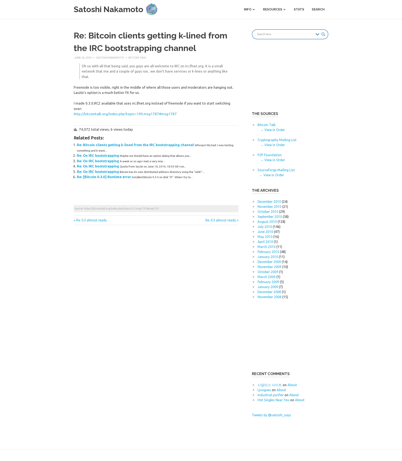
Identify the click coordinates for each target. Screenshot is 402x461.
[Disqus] (156, 287)
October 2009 (268, 272)
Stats (299, 9)
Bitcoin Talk (137, 57)
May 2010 (265, 237)
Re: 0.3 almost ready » (221, 220)
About (292, 385)
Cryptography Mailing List (277, 140)
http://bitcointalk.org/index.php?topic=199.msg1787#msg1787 (125, 114)
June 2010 (265, 232)
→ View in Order (272, 130)
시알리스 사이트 (270, 385)
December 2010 (269, 201)
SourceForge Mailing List (276, 170)
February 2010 (268, 252)
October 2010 (268, 211)
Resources (272, 9)
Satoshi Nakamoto (110, 57)
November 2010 (269, 206)
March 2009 (267, 277)
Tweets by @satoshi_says (271, 415)
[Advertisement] (150, 194)
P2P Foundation (270, 155)
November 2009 (269, 267)
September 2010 (270, 216)
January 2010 (268, 257)
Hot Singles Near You (273, 400)
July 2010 (265, 227)
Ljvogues (264, 390)
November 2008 (269, 297)
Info (247, 9)
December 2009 (269, 262)
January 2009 (268, 287)
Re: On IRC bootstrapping (98, 155)
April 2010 (265, 242)
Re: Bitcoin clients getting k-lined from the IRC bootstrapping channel (136, 145)
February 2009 (268, 282)
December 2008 (269, 292)
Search (318, 9)
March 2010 (267, 247)
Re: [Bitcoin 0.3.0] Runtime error (104, 177)
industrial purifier (271, 395)
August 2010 (267, 221)
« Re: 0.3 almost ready (90, 220)
